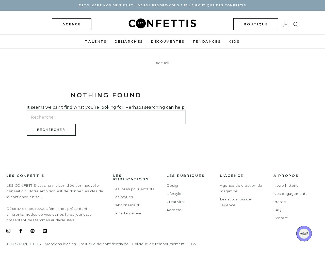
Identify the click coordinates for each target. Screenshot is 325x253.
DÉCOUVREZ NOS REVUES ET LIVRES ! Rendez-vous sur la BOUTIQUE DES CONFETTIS (162, 5)
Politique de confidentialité (103, 244)
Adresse (174, 210)
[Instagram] (8, 232)
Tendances (206, 41)
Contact (280, 218)
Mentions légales (60, 244)
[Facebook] (21, 232)
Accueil (162, 63)
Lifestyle (174, 194)
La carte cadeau (128, 213)
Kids (234, 41)
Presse (279, 202)
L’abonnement (126, 205)
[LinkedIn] (45, 232)
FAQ (277, 210)
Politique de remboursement (158, 244)
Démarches (129, 41)
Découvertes (168, 41)
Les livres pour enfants (133, 189)
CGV (192, 244)
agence (71, 24)
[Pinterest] (32, 232)
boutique (256, 24)
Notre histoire (286, 185)
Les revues (123, 197)
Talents (96, 41)
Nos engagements (290, 194)
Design (173, 185)
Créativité (175, 202)
